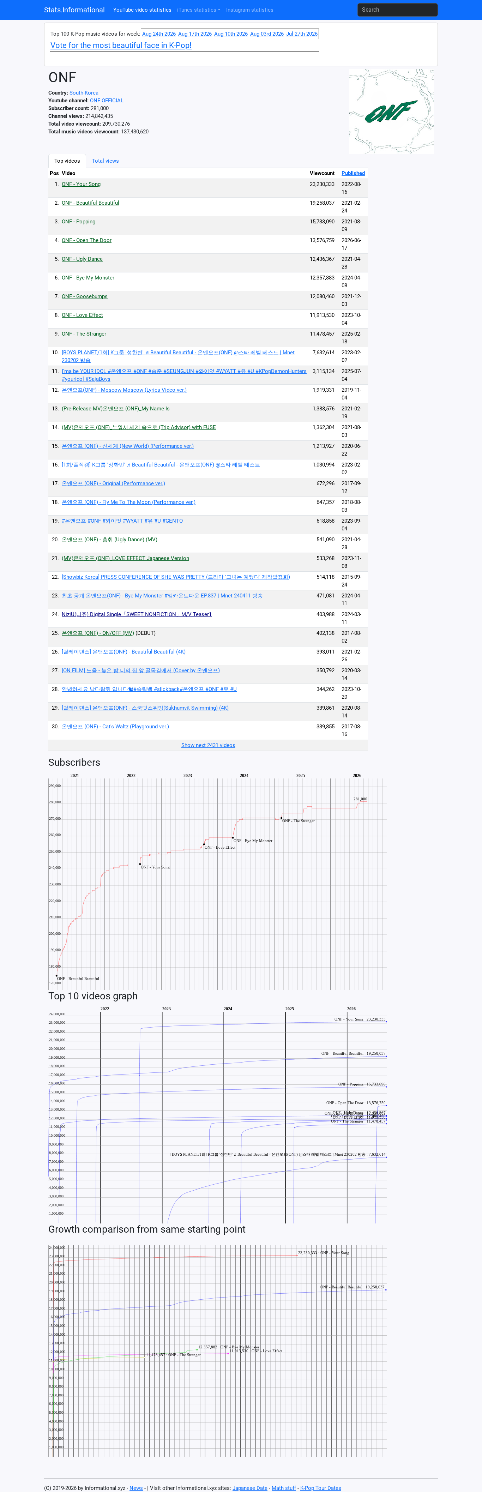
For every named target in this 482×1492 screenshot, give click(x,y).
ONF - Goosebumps (85, 296)
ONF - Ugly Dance (82, 259)
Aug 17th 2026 (195, 34)
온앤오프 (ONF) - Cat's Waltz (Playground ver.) (115, 726)
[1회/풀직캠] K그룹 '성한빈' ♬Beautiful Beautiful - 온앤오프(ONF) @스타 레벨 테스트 (161, 465)
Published (353, 173)
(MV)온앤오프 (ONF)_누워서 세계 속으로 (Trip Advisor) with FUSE (139, 427)
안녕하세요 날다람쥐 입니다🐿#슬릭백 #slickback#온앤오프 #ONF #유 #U (149, 689)
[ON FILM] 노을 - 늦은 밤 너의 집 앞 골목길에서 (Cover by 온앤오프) (141, 670)
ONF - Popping (78, 221)
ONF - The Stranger (84, 334)
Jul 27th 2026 (302, 34)
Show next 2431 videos (208, 745)
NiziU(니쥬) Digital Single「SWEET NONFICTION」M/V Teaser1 (137, 614)
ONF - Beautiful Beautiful (90, 203)
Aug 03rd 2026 (267, 34)
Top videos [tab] (67, 161)
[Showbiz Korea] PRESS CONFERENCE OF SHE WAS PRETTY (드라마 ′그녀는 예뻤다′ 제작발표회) (176, 577)
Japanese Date (250, 1488)
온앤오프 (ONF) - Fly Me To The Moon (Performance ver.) (128, 502)
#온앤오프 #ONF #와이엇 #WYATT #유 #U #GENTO (122, 521)
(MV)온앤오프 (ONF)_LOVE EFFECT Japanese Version (125, 558)
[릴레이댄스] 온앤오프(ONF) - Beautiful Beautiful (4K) (124, 652)
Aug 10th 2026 (231, 34)
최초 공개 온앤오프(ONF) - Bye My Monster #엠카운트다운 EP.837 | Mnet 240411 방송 (162, 595)
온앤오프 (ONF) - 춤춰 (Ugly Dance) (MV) (109, 539)
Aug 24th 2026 (159, 34)
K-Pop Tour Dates (320, 1488)
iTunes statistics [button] (196, 10)
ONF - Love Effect (82, 315)
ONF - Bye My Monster (88, 278)
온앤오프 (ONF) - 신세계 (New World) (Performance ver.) (128, 446)
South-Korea (84, 93)
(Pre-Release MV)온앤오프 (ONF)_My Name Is (116, 408)
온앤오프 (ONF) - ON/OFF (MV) (98, 633)
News (136, 1488)
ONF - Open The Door (87, 240)
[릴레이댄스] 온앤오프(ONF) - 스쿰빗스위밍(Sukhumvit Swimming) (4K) (145, 708)
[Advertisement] (404, 260)
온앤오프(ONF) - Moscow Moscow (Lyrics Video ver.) (124, 390)
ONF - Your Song (81, 184)
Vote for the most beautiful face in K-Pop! (121, 45)
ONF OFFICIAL (106, 100)
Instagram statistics (249, 10)
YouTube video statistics (142, 10)
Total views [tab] (105, 161)
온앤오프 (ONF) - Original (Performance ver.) (113, 483)
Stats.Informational (74, 10)
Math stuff (284, 1488)
